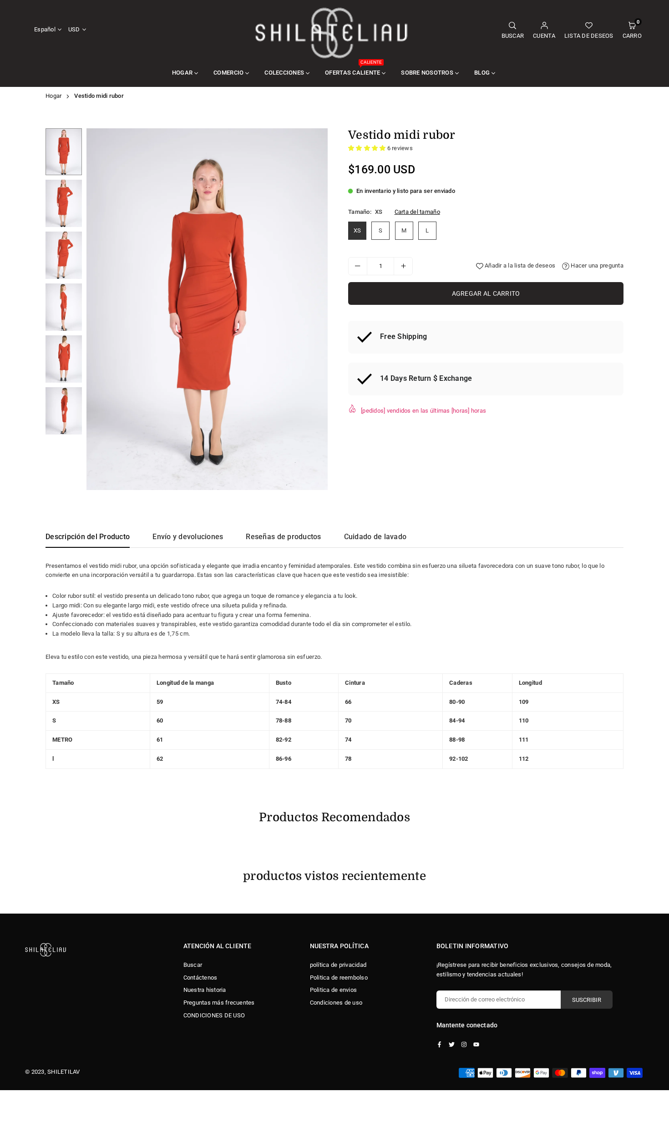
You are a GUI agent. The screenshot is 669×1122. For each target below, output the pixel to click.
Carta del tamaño (417, 211)
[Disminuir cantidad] (358, 266)
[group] (207, 309)
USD (74, 29)
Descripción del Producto (88, 536)
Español (45, 29)
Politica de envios (333, 989)
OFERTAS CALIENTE (353, 68)
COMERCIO (228, 72)
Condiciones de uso (336, 1002)
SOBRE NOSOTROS (427, 72)
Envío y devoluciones (187, 536)
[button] (632, 29)
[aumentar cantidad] (403, 266)
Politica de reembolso (339, 977)
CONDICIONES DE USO (214, 1015)
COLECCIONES (284, 72)
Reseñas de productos (283, 536)
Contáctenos (200, 977)
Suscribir (586, 999)
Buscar (193, 964)
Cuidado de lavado (375, 536)
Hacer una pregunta (596, 265)
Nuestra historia (204, 989)
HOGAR (182, 72)
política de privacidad (338, 964)
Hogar (53, 95)
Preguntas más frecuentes (219, 1002)
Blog (482, 72)
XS (357, 230)
